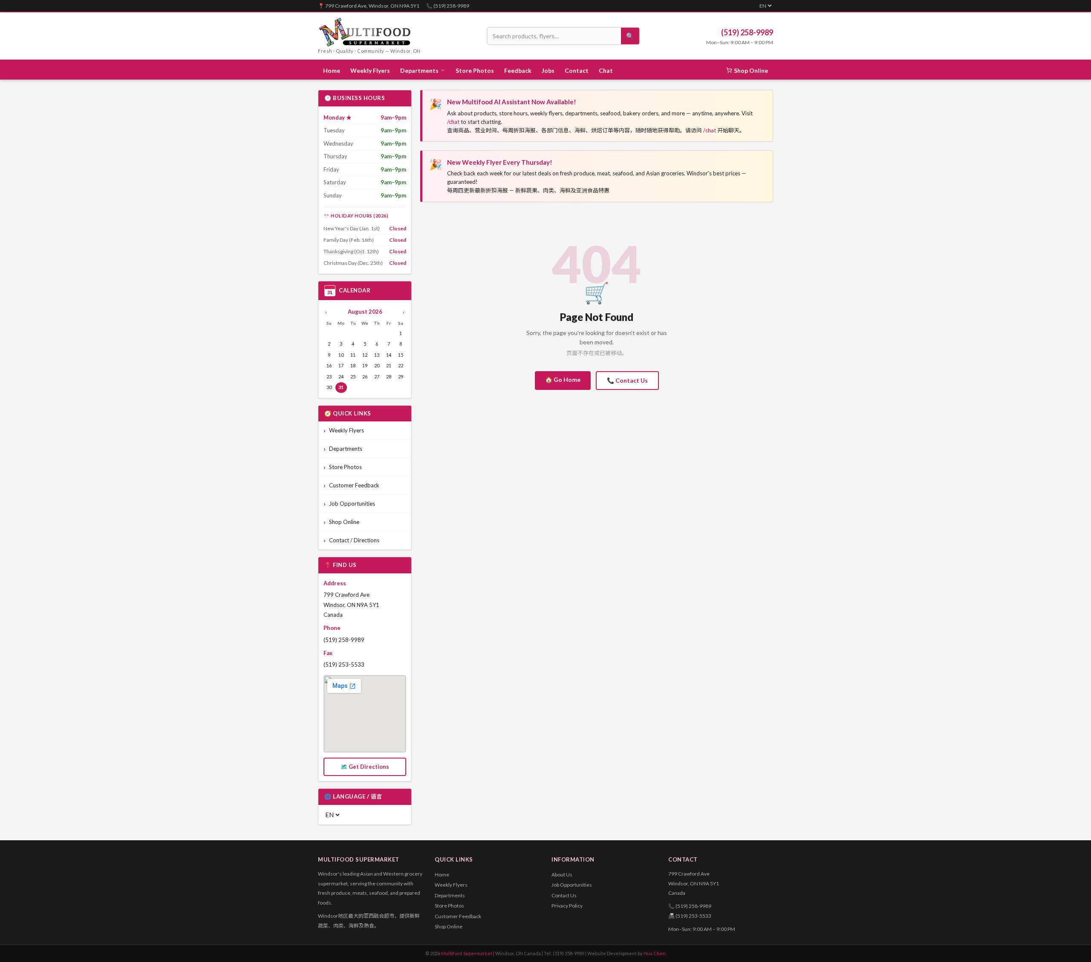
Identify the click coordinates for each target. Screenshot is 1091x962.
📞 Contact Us (627, 380)
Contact (577, 70)
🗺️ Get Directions (365, 766)
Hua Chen (655, 953)
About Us (561, 874)
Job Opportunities (352, 503)
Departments (345, 448)
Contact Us (564, 895)
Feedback (517, 70)
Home (331, 70)
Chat (606, 70)
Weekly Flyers (370, 70)
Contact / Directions (354, 540)
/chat (453, 121)
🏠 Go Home (562, 379)
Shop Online (751, 70)
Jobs (548, 70)
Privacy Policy (567, 905)
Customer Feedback (354, 485)
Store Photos (475, 70)
